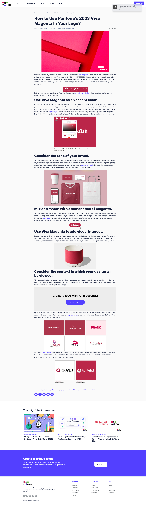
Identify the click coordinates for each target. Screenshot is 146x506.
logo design (53, 111)
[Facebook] (24, 496)
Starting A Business (30, 434)
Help (60, 3)
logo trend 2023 (81, 390)
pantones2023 (91, 390)
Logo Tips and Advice (68, 28)
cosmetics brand (87, 165)
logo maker (47, 352)
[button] (36, 394)
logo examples (73, 315)
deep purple (47, 218)
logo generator (64, 390)
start (19, 3)
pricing (42, 3)
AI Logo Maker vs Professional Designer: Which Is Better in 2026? (38, 438)
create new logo (39, 390)
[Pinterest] (36, 496)
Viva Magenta (83, 75)
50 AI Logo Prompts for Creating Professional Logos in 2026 (72, 438)
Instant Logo (48, 390)
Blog (52, 3)
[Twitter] (27, 496)
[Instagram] (30, 496)
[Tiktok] (33, 496)
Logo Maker (72, 390)
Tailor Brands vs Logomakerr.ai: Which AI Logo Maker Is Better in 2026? (105, 439)
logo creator (55, 390)
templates (30, 3)
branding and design (82, 93)
